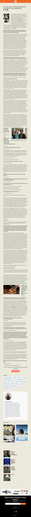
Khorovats (17, 382)
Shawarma (6, 386)
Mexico (12, 384)
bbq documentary (20, 379)
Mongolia (16, 384)
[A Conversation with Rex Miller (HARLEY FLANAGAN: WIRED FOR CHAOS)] (9, 433)
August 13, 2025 (9, 440)
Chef (9, 382)
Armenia (14, 377)
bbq (14, 379)
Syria (20, 386)
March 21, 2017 (13, 11)
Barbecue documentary (8, 379)
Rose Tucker (22, 384)
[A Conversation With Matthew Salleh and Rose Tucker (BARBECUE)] (15, 396)
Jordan (12, 382)
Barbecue (24, 377)
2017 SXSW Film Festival (8, 377)
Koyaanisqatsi (23, 382)
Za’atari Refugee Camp (8, 388)
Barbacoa (19, 377)
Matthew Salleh (7, 384)
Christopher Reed (7, 11)
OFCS (16, 405)
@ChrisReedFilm (16, 365)
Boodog (5, 382)
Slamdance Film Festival (13, 386)
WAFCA (6, 407)
